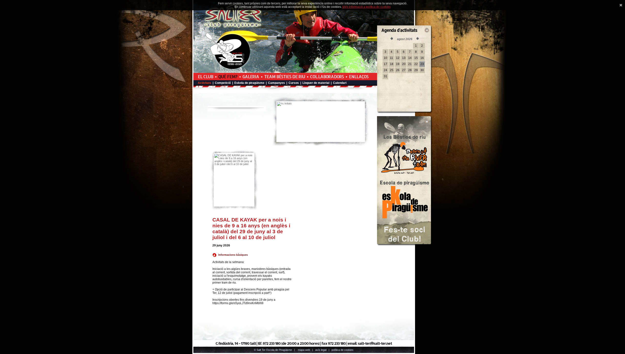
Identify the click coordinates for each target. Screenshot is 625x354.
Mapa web (304, 349)
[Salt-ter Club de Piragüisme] (233, 27)
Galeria (250, 76)
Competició (223, 83)
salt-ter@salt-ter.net (375, 343)
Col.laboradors (327, 76)
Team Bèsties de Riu (284, 76)
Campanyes (276, 83)
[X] (621, 5)
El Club (205, 76)
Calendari (339, 83)
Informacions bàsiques (233, 254)
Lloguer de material (315, 83)
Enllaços (358, 76)
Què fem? (227, 76)
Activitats (204, 83)
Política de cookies (343, 349)
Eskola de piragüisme (249, 83)
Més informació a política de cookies (367, 7)
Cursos (294, 83)
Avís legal (320, 349)
